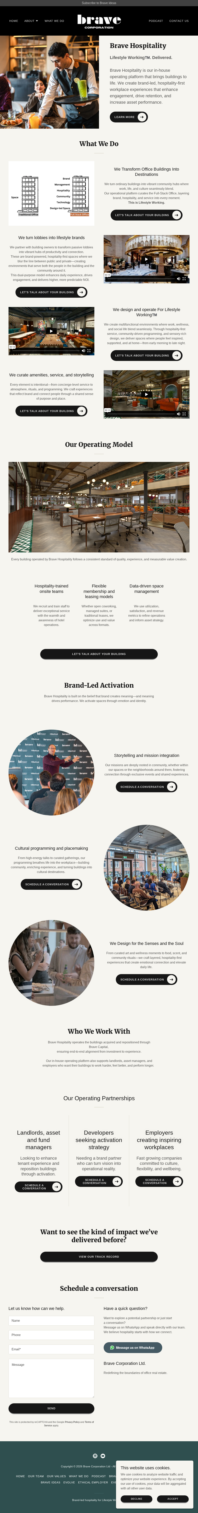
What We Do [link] (54, 20)
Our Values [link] (56, 1476)
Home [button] (20, 1476)
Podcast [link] (156, 20)
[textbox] (51, 1321)
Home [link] (13, 20)
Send (51, 1408)
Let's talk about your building (99, 654)
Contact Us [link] (179, 20)
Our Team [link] (36, 1476)
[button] (31, 21)
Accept (172, 1498)
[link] (99, 20)
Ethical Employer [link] (93, 1482)
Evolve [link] (69, 1482)
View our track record (99, 1256)
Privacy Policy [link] (72, 1422)
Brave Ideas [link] (50, 1482)
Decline (136, 1498)
